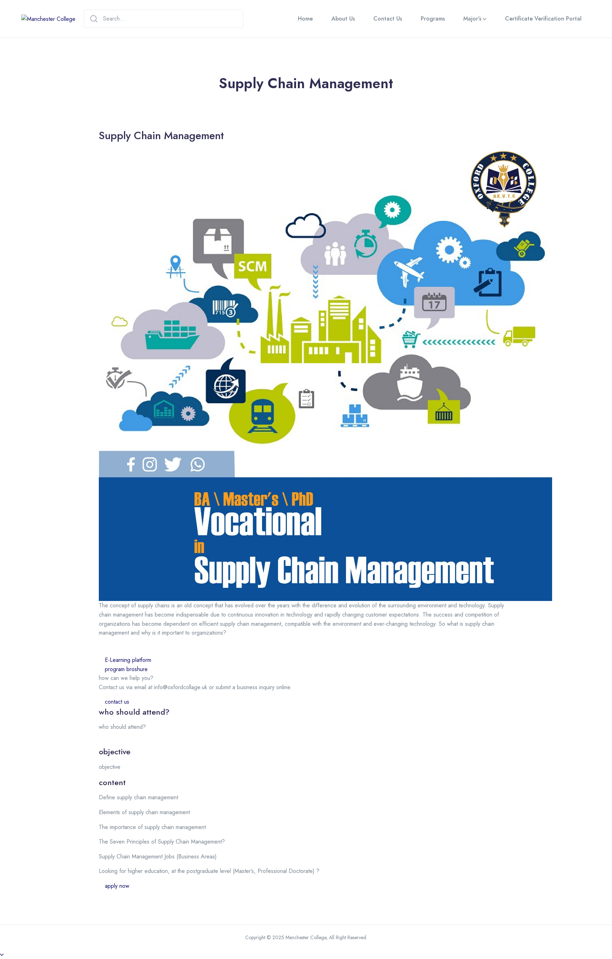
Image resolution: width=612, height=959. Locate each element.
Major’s (472, 19)
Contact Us (387, 19)
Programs (433, 19)
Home (305, 19)
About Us (343, 19)
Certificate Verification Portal (543, 19)
